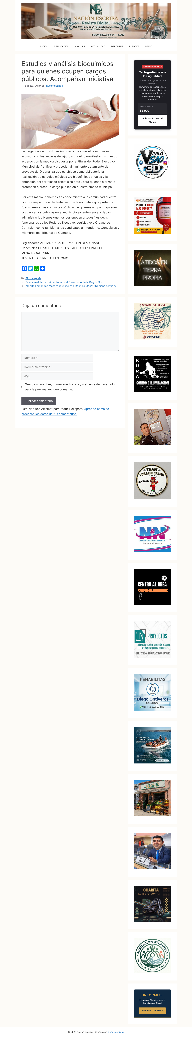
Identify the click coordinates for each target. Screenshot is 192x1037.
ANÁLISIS (80, 46)
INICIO (43, 46)
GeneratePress (116, 1032)
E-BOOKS (134, 46)
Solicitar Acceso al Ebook (152, 120)
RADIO (148, 46)
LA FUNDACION (60, 46)
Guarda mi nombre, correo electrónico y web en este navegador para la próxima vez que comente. (70, 386)
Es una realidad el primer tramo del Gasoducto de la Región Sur (64, 282)
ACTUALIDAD (98, 46)
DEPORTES (117, 46)
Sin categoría (33, 278)
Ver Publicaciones (152, 1010)
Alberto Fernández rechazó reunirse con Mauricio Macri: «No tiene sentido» (71, 285)
